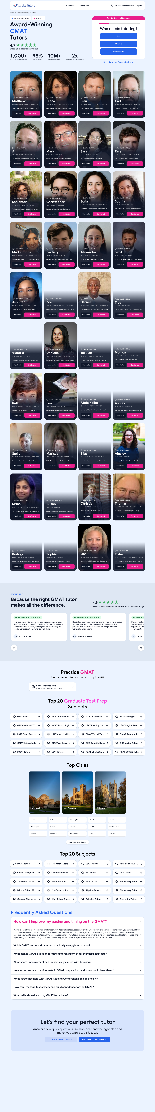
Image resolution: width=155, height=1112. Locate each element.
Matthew (19, 101)
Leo (49, 403)
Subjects (69, 6)
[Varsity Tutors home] (24, 5)
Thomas (121, 503)
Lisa (83, 553)
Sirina (16, 504)
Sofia (84, 201)
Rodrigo (18, 554)
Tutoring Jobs (83, 6)
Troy (118, 302)
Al (13, 151)
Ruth (15, 403)
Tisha (119, 554)
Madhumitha (21, 252)
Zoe (49, 302)
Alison (51, 504)
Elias (84, 453)
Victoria (18, 352)
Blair (84, 101)
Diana (50, 101)
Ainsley (120, 453)
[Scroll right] (141, 647)
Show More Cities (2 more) (77, 842)
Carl (118, 101)
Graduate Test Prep (23, 13)
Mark (50, 151)
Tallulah (86, 352)
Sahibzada (20, 201)
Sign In (139, 6)
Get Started (32, 113)
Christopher (55, 201)
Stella (16, 453)
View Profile (17, 113)
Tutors (12, 13)
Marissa (52, 453)
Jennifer (18, 302)
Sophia (120, 201)
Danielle (52, 352)
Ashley (120, 403)
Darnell (86, 302)
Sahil (118, 252)
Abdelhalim (89, 402)
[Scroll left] (14, 647)
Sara (84, 151)
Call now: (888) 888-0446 (124, 6)
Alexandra (88, 252)
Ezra (118, 151)
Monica (120, 352)
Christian (87, 503)
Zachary (52, 252)
